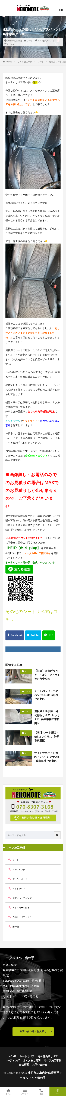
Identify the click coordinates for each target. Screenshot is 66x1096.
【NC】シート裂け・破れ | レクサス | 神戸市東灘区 (46, 736)
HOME (9, 61)
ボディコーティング (22, 898)
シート (30, 40)
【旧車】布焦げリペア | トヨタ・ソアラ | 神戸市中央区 (46, 674)
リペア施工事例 (24, 61)
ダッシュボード (19, 879)
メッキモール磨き (20, 907)
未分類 (15, 926)
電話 (41, 1094)
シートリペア (27, 1056)
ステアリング (18, 869)
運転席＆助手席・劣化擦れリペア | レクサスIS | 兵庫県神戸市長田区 (47, 717)
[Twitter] (33, 635)
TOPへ (57, 1094)
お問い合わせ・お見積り (33, 1031)
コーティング (12, 1060)
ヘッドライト (18, 888)
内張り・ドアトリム (22, 917)
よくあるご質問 (31, 1060)
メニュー (24, 1094)
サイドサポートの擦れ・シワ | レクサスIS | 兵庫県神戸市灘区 (46, 756)
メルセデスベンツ (46, 40)
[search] (57, 835)
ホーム (8, 1094)
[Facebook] (14, 635)
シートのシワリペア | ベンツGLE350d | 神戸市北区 (46, 694)
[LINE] (48, 635)
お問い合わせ (39, 1064)
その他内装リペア (48, 1056)
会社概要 (24, 1064)
